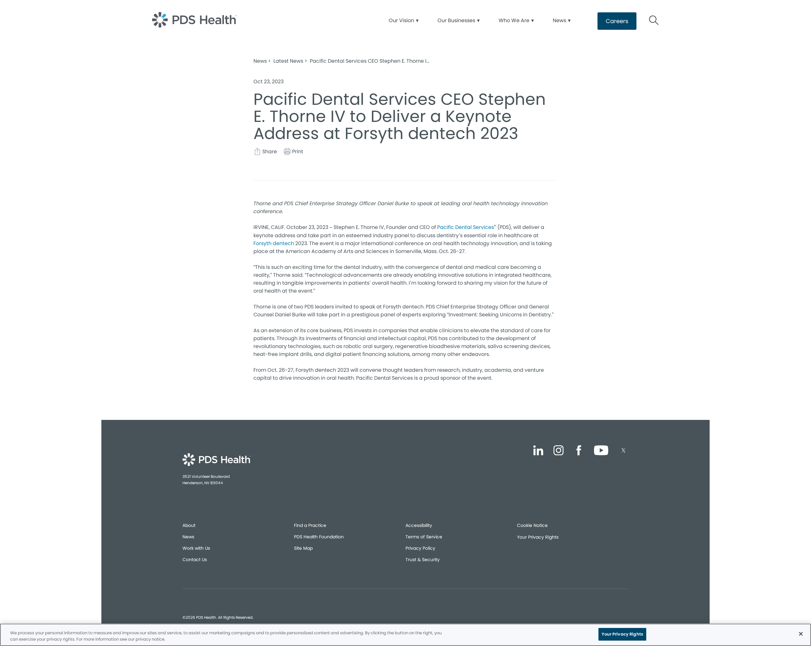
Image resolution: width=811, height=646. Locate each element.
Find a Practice (310, 525)
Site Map (303, 548)
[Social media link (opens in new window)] (538, 451)
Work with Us (196, 548)
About (188, 525)
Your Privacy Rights (538, 537)
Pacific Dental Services (465, 227)
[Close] (801, 634)
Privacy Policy (420, 548)
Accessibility (419, 525)
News (188, 537)
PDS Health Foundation (319, 537)
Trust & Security (423, 559)
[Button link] (654, 21)
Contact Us (194, 559)
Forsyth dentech (273, 243)
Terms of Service (424, 537)
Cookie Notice (532, 525)
